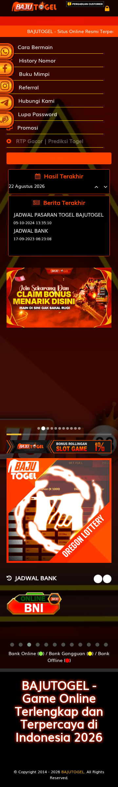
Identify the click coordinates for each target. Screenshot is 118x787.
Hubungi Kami (34, 100)
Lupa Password (36, 114)
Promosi (27, 127)
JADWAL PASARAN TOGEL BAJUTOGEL (58, 214)
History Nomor (36, 60)
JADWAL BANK (30, 230)
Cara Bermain (33, 47)
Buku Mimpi (32, 74)
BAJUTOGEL (72, 772)
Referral (27, 87)
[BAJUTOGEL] (59, 443)
